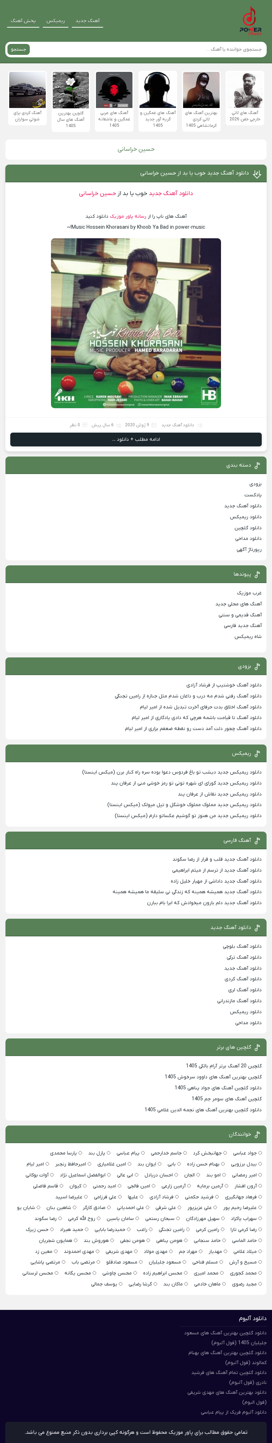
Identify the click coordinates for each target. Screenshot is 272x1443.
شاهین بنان (58, 1207)
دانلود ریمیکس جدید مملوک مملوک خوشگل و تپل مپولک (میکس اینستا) (184, 805)
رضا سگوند (45, 1218)
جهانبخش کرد (207, 1153)
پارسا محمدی (63, 1153)
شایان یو (26, 1207)
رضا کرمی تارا (244, 1229)
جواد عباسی (245, 1153)
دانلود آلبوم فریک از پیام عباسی (234, 1412)
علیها (133, 1197)
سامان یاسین (120, 1218)
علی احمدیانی (130, 1207)
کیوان (75, 1186)
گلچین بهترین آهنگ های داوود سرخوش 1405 (213, 1077)
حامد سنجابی (207, 1240)
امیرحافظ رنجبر (70, 1164)
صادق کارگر (94, 1207)
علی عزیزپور (199, 1207)
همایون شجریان (55, 1240)
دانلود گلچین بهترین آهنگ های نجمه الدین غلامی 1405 (203, 1110)
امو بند (213, 1175)
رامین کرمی (207, 1229)
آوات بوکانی (37, 1175)
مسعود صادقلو (121, 1262)
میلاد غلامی (245, 1251)
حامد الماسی (244, 1240)
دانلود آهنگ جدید (170, 194)
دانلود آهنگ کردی (243, 979)
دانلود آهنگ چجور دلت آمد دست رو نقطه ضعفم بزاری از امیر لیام (193, 728)
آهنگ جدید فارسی (243, 625)
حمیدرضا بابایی (110, 1229)
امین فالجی (139, 1186)
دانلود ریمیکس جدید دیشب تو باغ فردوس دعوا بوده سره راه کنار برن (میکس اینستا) (172, 772)
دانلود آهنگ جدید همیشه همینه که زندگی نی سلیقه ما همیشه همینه (187, 892)
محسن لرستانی (37, 1273)
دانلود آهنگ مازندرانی (239, 1001)
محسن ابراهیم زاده (162, 1273)
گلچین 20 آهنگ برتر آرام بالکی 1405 (224, 1066)
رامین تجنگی (172, 1229)
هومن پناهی (169, 1240)
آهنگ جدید (87, 21)
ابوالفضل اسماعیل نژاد (83, 1175)
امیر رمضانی (244, 1175)
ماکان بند (173, 1284)
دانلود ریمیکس (246, 517)
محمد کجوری (243, 1273)
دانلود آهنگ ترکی (244, 957)
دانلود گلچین (248, 528)
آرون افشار (245, 1186)
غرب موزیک (249, 593)
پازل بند (96, 1153)
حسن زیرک (37, 1229)
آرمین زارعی (174, 1186)
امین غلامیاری (111, 1164)
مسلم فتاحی (205, 1262)
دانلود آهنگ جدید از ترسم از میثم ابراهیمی (217, 870)
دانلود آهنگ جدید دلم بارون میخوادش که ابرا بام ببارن (204, 903)
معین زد (43, 1251)
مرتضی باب (83, 1262)
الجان (189, 1175)
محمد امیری (206, 1273)
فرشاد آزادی (161, 1197)
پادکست (253, 495)
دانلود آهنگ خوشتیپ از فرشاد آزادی (224, 685)
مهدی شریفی (119, 1251)
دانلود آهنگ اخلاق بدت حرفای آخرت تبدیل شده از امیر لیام (201, 707)
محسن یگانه (77, 1273)
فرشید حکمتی (199, 1197)
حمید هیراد (71, 1229)
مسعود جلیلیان (165, 1262)
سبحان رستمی (160, 1218)
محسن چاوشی (117, 1273)
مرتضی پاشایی (45, 1262)
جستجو (18, 49)
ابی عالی (125, 1175)
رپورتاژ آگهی (249, 549)
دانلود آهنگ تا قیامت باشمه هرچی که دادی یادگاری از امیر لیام (197, 717)
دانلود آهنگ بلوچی (242, 946)
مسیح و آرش (243, 1262)
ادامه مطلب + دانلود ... (136, 439)
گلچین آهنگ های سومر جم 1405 (227, 1099)
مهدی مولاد (156, 1251)
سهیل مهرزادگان (203, 1218)
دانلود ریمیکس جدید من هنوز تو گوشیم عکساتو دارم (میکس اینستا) (188, 815)
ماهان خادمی (207, 1284)
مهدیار (215, 1251)
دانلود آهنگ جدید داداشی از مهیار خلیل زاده (216, 881)
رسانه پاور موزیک (128, 216)
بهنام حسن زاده (203, 1164)
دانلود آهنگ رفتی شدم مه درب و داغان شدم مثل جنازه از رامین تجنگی (188, 696)
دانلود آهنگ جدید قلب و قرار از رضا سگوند (217, 859)
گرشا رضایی (140, 1284)
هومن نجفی (132, 1240)
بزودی (255, 484)
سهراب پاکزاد (244, 1218)
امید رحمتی (104, 1186)
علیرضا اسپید (69, 1197)
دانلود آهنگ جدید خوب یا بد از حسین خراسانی (194, 173)
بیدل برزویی (244, 1164)
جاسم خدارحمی (166, 1153)
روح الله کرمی (81, 1218)
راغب (142, 1229)
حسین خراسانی (97, 194)
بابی (172, 1164)
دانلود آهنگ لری (245, 990)
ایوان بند (146, 1164)
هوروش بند (96, 1240)
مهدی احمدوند (79, 1251)
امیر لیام (35, 1164)
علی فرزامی (105, 1197)
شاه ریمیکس (248, 636)
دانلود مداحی (248, 538)
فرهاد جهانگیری (241, 1197)
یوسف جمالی (104, 1284)
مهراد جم (188, 1251)
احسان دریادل (158, 1175)
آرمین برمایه (210, 1186)
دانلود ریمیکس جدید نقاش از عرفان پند (220, 794)
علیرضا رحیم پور (240, 1207)
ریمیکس (55, 21)
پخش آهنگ (23, 21)
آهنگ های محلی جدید (238, 604)
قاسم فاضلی (45, 1186)
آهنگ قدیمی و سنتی (240, 615)
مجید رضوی (244, 1284)
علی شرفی (165, 1207)
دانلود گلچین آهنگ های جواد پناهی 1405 (218, 1088)
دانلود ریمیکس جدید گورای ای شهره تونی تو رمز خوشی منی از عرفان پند (186, 783)
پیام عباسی (128, 1153)
